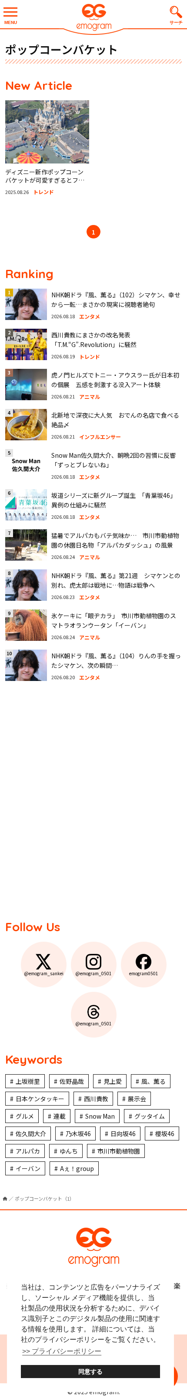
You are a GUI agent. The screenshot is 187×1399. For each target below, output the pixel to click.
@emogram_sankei (43, 973)
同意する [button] (90, 1371)
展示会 (137, 1098)
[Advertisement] (93, 801)
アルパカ (28, 1151)
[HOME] (5, 1198)
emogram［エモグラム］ (93, 18)
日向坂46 (123, 1133)
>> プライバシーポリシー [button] (61, 1351)
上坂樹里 (28, 1081)
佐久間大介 (31, 1133)
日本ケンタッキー (40, 1098)
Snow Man (100, 1116)
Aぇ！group (77, 1168)
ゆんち (69, 1151)
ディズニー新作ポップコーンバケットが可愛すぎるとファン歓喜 (44, 180)
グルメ (25, 1116)
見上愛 (113, 1081)
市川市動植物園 (118, 1151)
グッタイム (149, 1116)
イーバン (28, 1168)
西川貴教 (96, 1098)
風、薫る (153, 1081)
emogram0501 (143, 973)
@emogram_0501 (93, 973)
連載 (59, 1116)
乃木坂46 (78, 1133)
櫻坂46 (164, 1133)
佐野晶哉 (72, 1081)
